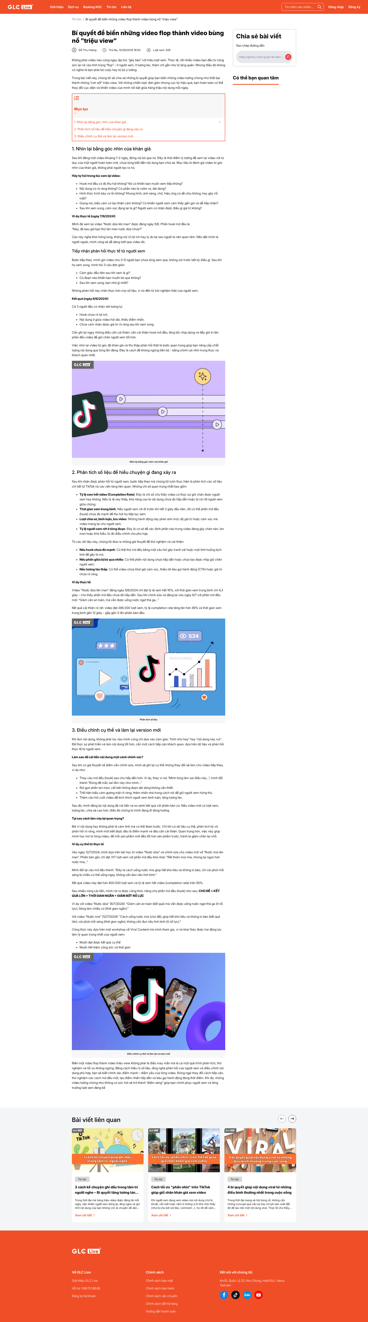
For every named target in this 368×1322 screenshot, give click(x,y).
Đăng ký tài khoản (84, 1296)
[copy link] (288, 57)
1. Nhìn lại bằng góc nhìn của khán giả (100, 122)
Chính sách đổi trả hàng (161, 1304)
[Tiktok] (235, 1295)
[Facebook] (224, 1295)
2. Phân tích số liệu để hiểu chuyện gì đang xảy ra (108, 129)
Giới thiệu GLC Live (85, 1280)
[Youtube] (258, 1295)
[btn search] (319, 7)
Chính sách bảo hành (160, 1288)
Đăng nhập (336, 7)
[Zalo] (247, 1295)
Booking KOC (92, 7)
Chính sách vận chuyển (161, 1296)
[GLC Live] (20, 7)
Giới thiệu (56, 7)
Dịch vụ (73, 7)
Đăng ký (354, 7)
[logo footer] (86, 1251)
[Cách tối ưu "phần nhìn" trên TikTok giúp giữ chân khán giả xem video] (184, 1150)
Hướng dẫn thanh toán (161, 1311)
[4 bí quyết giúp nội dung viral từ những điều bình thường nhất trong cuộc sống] (260, 1150)
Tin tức (112, 7)
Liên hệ (126, 7)
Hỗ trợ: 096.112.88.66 (86, 1288)
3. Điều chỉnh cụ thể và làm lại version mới (103, 136)
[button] (292, 1119)
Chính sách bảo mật (159, 1280)
